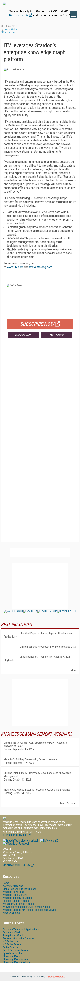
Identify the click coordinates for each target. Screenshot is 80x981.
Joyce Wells (10, 29)
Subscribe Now (37, 324)
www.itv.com (15, 267)
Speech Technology (13, 953)
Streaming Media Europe (15, 959)
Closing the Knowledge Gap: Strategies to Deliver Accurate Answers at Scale (35, 744)
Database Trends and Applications (21, 929)
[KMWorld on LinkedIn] (21, 840)
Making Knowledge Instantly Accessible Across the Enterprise (37, 789)
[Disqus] (40, 395)
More (73, 670)
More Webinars (68, 803)
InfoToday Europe (12, 944)
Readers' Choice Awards (16, 900)
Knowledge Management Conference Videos (26, 906)
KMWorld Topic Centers (15, 894)
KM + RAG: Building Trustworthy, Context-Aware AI (31, 759)
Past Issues (56, 334)
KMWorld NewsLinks (13, 891)
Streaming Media (11, 956)
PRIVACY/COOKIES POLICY (16, 865)
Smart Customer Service (15, 950)
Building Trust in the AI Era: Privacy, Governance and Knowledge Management (37, 774)
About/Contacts (11, 912)
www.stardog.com (40, 267)
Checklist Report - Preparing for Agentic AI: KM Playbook (37, 658)
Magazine (13, 885)
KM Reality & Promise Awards (18, 903)
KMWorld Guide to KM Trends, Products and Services (30, 909)
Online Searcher (11, 947)
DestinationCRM (11, 932)
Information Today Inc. (15, 834)
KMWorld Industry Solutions (17, 897)
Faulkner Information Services (18, 938)
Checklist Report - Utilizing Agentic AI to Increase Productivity (38, 635)
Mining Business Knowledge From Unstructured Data (48, 646)
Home (6, 882)
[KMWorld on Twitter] (49, 840)
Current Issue (23, 334)
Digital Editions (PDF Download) (19, 888)
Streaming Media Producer (17, 962)
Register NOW (18, 15)
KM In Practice (8, 32)
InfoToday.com (11, 941)
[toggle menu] (73, 14)
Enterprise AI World (13, 935)
